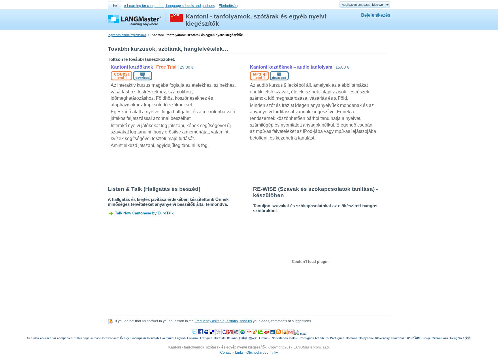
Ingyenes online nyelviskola (127, 35)
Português (337, 338)
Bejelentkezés (375, 15)
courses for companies (56, 338)
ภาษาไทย (413, 338)
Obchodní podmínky (262, 353)
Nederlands (280, 338)
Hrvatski (220, 338)
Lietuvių (264, 338)
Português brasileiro (314, 338)
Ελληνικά (166, 338)
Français (206, 338)
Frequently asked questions (216, 321)
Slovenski (398, 338)
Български (138, 338)
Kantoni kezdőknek (132, 67)
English (180, 338)
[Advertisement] (213, 167)
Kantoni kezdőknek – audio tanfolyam (291, 67)
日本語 (243, 338)
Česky (124, 338)
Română (351, 338)
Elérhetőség (228, 6)
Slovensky (382, 338)
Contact (226, 353)
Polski (293, 338)
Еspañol (193, 338)
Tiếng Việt (457, 338)
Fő (115, 5)
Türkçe (426, 338)
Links (239, 353)
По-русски (366, 338)
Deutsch (153, 338)
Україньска (440, 338)
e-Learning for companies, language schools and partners (169, 6)
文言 (468, 338)
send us (245, 321)
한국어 (253, 338)
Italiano (232, 338)
